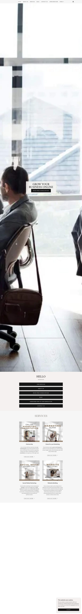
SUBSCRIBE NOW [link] (54, 1)
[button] (62, 1)
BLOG (41, 397)
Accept (68, 609)
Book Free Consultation (41, 190)
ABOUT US (41, 388)
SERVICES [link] (32, 1)
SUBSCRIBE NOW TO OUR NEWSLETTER (41, 401)
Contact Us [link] (44, 1)
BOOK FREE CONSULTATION (41, 392)
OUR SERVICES (41, 384)
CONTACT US (41, 405)
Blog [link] (38, 1)
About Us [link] (25, 1)
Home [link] (19, 1)
